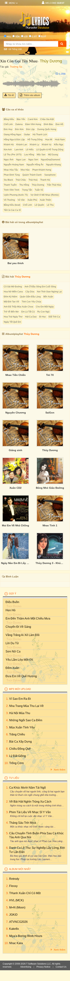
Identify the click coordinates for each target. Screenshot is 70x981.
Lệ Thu (50, 205)
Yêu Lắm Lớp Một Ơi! (19, 659)
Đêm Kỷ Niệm (10, 296)
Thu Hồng (24, 185)
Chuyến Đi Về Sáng (18, 626)
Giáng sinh (15, 450)
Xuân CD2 (16, 487)
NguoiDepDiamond (50, 159)
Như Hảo (25, 170)
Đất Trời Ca (54, 316)
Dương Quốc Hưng (46, 129)
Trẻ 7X (50, 375)
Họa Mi (48, 139)
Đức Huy (8, 129)
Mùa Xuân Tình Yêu (22, 727)
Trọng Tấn (27, 190)
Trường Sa (16, 66)
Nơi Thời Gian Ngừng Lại (49, 291)
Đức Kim (19, 129)
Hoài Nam (60, 139)
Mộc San (41, 154)
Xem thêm (59, 769)
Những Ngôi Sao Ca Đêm (25, 720)
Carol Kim (33, 119)
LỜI (25, 36)
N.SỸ (43, 36)
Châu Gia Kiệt (47, 119)
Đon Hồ (59, 124)
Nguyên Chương (15, 412)
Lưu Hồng (29, 154)
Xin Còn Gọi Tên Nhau (19, 61)
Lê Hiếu (30, 149)
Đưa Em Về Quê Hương (21, 676)
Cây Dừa (29, 291)
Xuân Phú (32, 200)
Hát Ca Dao (31, 316)
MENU (12, 3)
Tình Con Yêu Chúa (31, 301)
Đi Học (42, 316)
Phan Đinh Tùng (12, 175)
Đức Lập (30, 129)
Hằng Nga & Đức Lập (14, 139)
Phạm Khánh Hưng (41, 170)
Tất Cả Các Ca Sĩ (12, 210)
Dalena (19, 124)
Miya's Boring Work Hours (25, 935)
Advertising (25, 967)
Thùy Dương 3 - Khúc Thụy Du (50, 563)
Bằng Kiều (9, 119)
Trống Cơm (16, 763)
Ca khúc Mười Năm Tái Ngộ (27, 787)
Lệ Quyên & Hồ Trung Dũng (49, 149)
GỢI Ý (12, 593)
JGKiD (13, 914)
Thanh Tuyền (10, 185)
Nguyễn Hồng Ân (35, 164)
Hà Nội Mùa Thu (19, 713)
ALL (9, 36)
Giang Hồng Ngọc (12, 134)
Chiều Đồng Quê (20, 748)
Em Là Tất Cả (28, 311)
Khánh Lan (21, 144)
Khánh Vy (46, 144)
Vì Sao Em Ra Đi (20, 698)
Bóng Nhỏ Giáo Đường (50, 487)
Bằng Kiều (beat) (12, 205)
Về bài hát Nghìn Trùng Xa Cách (30, 801)
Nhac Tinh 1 (50, 525)
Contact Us (61, 967)
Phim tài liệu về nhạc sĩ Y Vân (30, 812)
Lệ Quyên (39, 205)
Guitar (27, 134)
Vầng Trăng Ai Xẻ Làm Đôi (22, 635)
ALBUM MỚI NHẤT (20, 869)
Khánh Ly (34, 144)
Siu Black (8, 180)
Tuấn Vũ (39, 190)
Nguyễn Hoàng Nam (14, 164)
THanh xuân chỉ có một (25, 893)
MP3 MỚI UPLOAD (20, 689)
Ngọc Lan (21, 159)
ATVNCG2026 (18, 921)
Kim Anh (8, 149)
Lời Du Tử (12, 643)
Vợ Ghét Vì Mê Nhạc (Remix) (45, 195)
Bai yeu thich (16, 263)
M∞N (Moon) (17, 907)
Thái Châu (21, 180)
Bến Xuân (48, 296)
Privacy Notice (43, 967)
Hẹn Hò (10, 610)
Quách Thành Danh (32, 175)
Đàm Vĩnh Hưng (33, 124)
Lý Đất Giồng (17, 755)
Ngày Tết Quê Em (12, 322)
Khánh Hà (9, 144)
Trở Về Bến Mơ (11, 311)
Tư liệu (14, 777)
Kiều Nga (58, 144)
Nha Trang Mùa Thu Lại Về (26, 705)
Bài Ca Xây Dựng (20, 741)
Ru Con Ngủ (43, 311)
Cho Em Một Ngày (45, 306)
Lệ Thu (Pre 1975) (13, 154)
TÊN (17, 36)
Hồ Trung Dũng (35, 139)
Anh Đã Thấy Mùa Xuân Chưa (18, 306)
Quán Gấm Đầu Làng (30, 296)
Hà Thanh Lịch (40, 134)
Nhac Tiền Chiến (15, 375)
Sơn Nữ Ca (13, 651)
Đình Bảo (48, 124)
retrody (14, 878)
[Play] (6, 73)
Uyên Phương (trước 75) (16, 195)
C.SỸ (34, 36)
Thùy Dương (51, 61)
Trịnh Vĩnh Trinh (11, 190)
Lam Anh (19, 149)
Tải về (11, 95)
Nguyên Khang (53, 164)
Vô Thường (9, 200)
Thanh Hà (45, 180)
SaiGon (49, 412)
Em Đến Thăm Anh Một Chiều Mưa (28, 618)
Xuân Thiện (45, 200)
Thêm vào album (31, 95)
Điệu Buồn (12, 602)
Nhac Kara (16, 943)
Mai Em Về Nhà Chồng (15, 525)
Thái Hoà (33, 180)
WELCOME (54, 3)
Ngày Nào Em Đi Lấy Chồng (15, 563)
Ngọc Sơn (33, 159)
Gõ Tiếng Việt (15, 49)
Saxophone (50, 175)
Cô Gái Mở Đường (13, 286)
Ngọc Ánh (8, 159)
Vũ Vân (21, 200)
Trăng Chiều (17, 734)
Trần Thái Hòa (54, 185)
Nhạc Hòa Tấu (11, 170)
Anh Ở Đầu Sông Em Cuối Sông (40, 286)
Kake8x (14, 928)
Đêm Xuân (12, 667)
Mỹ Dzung (53, 154)
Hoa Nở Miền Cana (13, 291)
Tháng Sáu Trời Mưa (22, 822)
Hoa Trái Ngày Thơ (13, 316)
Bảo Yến (21, 119)
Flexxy (13, 885)
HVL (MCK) (16, 900)
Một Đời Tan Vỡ (11, 301)
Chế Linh (8, 124)
